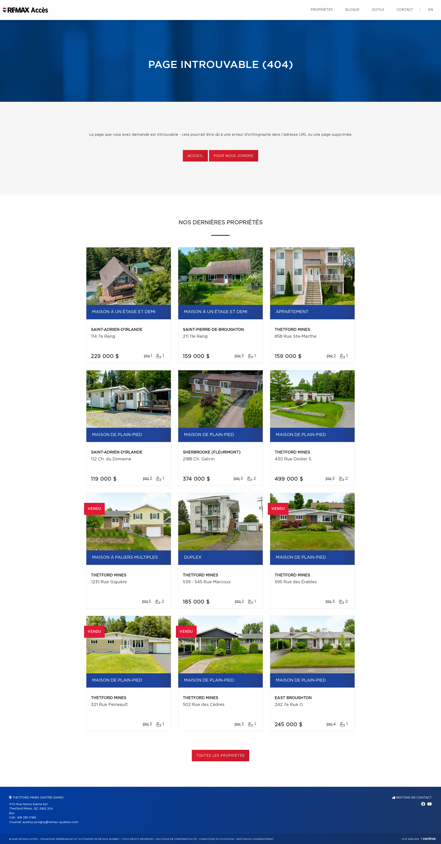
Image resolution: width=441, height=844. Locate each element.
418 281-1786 (26, 817)
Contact (405, 9)
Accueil (195, 156)
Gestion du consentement (255, 839)
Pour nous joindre (234, 156)
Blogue (352, 9)
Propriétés (322, 9)
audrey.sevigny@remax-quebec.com (50, 822)
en (430, 9)
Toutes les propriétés (220, 755)
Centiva (428, 838)
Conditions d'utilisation (216, 839)
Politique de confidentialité (176, 839)
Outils (378, 9)
